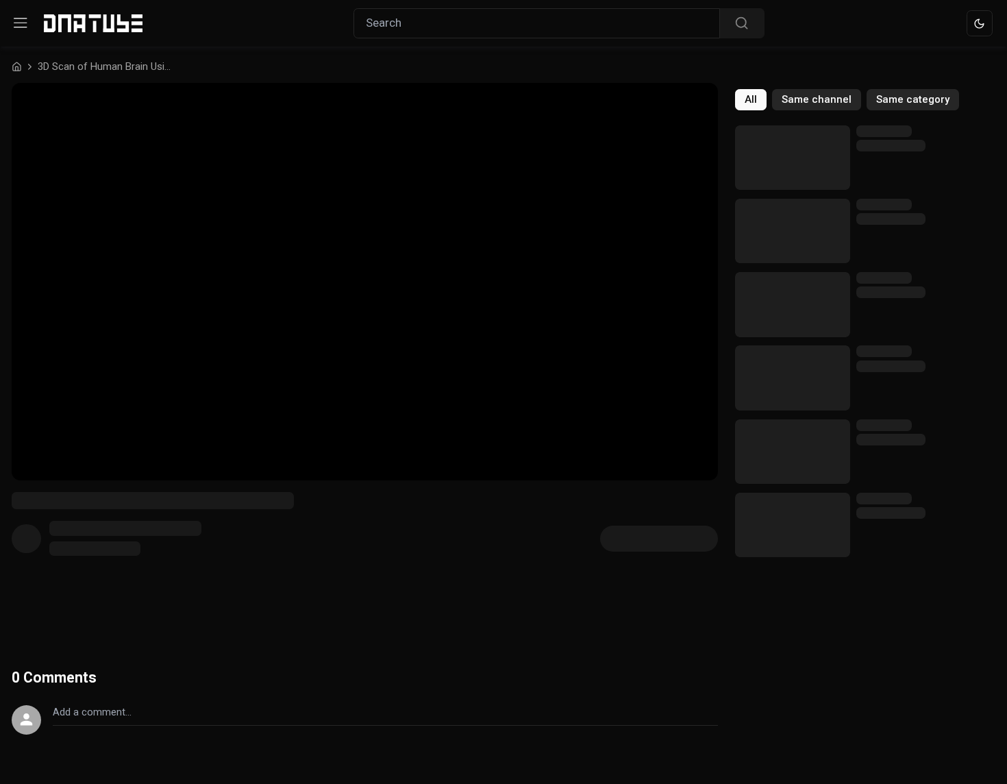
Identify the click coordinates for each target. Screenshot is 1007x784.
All (751, 99)
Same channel (816, 99)
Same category (912, 99)
